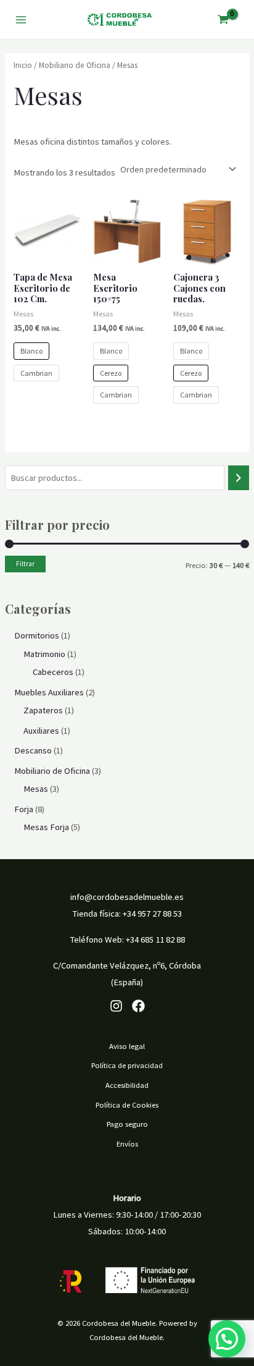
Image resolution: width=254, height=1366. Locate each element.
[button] (226, 1338)
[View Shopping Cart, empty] (223, 19)
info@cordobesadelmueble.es (127, 896)
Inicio (23, 65)
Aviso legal (127, 1046)
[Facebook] (138, 1005)
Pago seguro (127, 1124)
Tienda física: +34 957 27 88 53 (127, 913)
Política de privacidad (127, 1065)
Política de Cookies (127, 1104)
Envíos (127, 1143)
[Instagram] (116, 1005)
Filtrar (25, 563)
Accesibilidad (127, 1085)
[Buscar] (239, 477)
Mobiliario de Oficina (74, 65)
